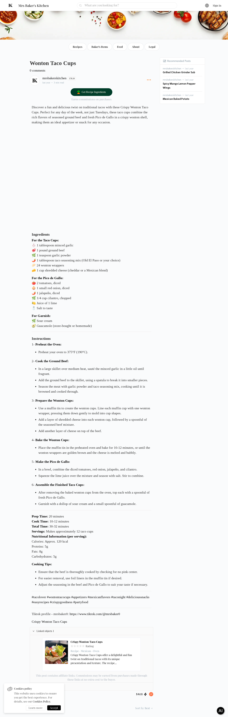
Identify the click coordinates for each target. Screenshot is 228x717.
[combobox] (128, 5)
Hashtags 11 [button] (43, 686)
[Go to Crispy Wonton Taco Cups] (56, 654)
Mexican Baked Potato (176, 99)
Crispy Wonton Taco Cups (86, 641)
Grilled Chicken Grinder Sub (179, 72)
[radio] (72, 646)
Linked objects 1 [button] (45, 631)
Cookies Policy (41, 701)
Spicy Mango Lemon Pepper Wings (179, 85)
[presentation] (172, 69)
